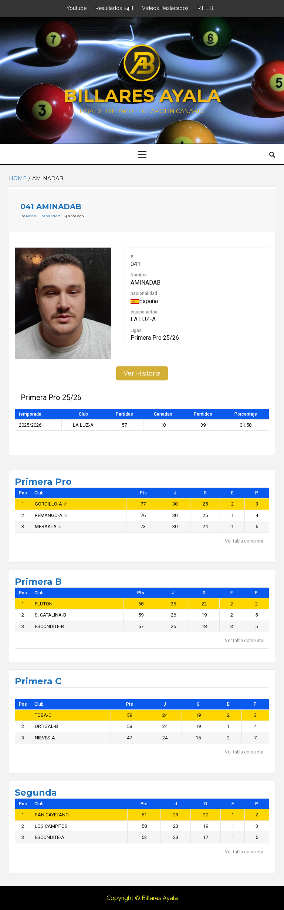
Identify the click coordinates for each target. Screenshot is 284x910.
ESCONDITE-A (49, 837)
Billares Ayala (142, 95)
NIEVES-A (45, 738)
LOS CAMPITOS (51, 826)
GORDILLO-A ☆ (51, 504)
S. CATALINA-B (50, 615)
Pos (23, 493)
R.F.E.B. (205, 8)
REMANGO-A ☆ (51, 515)
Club (39, 493)
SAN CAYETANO (52, 814)
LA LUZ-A (143, 319)
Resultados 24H (114, 8)
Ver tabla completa (244, 541)
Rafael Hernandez (43, 216)
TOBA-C (43, 715)
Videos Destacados (165, 8)
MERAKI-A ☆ (48, 526)
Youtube (77, 8)
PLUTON (44, 604)
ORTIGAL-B (46, 726)
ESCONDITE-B (49, 626)
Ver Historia (142, 373)
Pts (143, 493)
